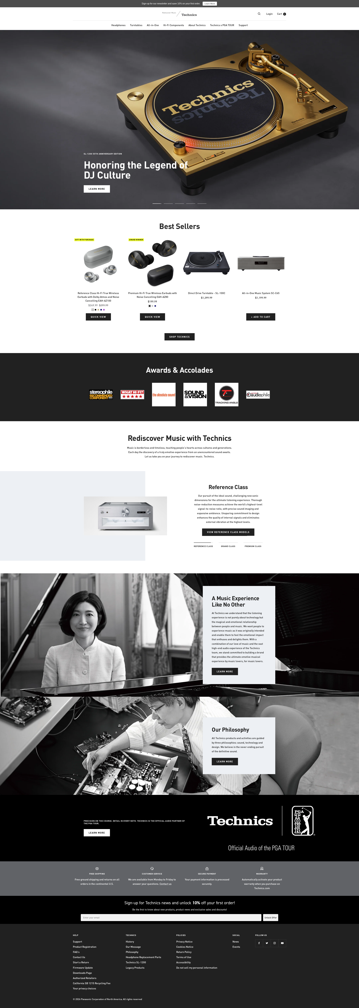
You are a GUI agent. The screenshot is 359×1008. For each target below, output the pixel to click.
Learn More (210, 4)
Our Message (133, 946)
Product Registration (84, 946)
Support (243, 25)
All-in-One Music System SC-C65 (260, 293)
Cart (281, 13)
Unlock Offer (270, 917)
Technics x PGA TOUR (222, 25)
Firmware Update (83, 967)
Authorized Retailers (84, 978)
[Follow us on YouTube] (282, 943)
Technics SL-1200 (136, 962)
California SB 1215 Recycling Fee (92, 983)
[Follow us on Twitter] (267, 943)
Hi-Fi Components (173, 25)
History (130, 941)
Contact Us (79, 957)
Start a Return (81, 962)
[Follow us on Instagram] (274, 943)
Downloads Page (82, 972)
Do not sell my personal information (196, 967)
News (236, 941)
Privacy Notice (184, 941)
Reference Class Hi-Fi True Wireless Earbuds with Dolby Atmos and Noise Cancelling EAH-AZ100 (98, 296)
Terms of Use (183, 957)
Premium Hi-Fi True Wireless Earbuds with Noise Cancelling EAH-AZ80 (152, 294)
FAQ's (76, 951)
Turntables (136, 25)
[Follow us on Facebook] (259, 943)
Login (269, 13)
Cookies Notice (184, 946)
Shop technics (179, 336)
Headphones (118, 25)
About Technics (197, 25)
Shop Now (95, 130)
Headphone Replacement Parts (143, 957)
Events (236, 946)
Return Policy (183, 951)
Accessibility (183, 962)
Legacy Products (135, 967)
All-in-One (153, 25)
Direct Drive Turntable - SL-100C (206, 293)
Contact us (166, 883)
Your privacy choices (84, 988)
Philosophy (132, 951)
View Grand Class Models (228, 527)
